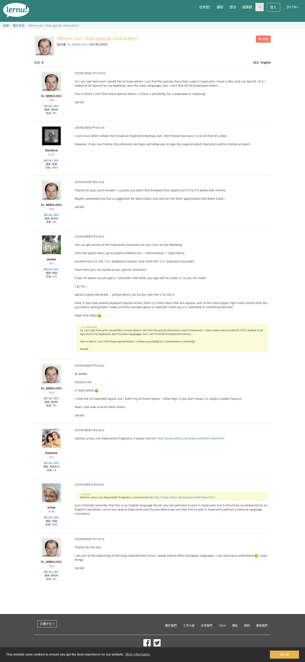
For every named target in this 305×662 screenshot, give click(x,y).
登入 (273, 7)
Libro (222, 625)
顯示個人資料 (51, 106)
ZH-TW (291, 7)
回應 (264, 39)
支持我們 (206, 625)
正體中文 (46, 624)
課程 (220, 7)
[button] (259, 7)
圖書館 (247, 7)
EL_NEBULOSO (77, 44)
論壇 (6, 25)
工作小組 (189, 625)
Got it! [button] (284, 654)
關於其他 (18, 25)
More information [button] (137, 654)
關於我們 (171, 625)
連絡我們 (262, 625)
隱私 (235, 625)
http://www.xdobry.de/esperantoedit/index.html (190, 438)
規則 (247, 625)
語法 (232, 7)
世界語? (204, 7)
